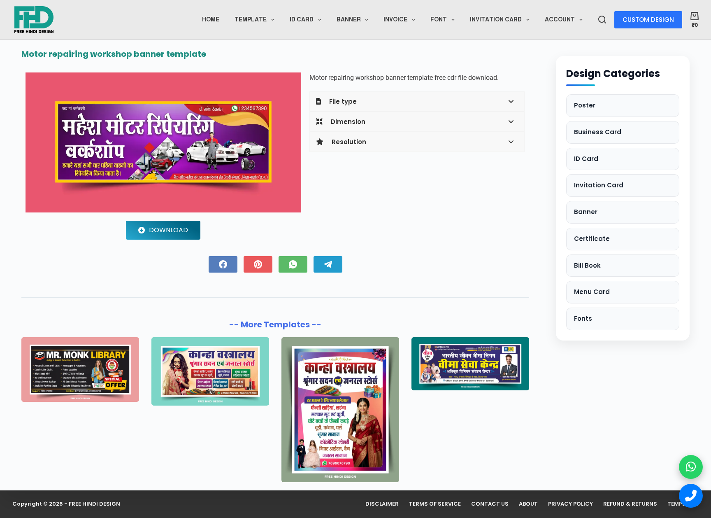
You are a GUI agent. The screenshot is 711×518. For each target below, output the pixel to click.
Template (251, 19)
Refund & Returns (630, 504)
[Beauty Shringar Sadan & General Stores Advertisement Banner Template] (340, 409)
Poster (584, 105)
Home (210, 19)
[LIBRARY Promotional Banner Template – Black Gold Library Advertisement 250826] (80, 369)
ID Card (586, 158)
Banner (349, 19)
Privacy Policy (570, 504)
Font (438, 19)
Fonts (583, 318)
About (528, 504)
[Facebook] (223, 264)
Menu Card (592, 291)
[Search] (602, 19)
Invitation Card (496, 19)
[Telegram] (328, 264)
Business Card (597, 132)
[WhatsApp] (293, 264)
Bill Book (587, 265)
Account (560, 19)
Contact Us (490, 504)
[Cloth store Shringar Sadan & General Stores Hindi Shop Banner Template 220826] (210, 371)
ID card (302, 19)
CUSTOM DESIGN (648, 19)
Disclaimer (382, 504)
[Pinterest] (258, 264)
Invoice (395, 19)
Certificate (592, 238)
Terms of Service (435, 504)
